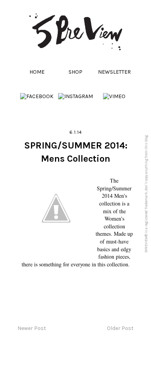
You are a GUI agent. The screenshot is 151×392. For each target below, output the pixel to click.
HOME (37, 72)
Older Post (120, 328)
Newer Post (31, 328)
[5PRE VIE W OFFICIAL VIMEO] (114, 96)
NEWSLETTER (114, 72)
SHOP (75, 72)
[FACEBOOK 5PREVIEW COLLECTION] (36, 96)
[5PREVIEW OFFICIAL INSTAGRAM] (75, 96)
